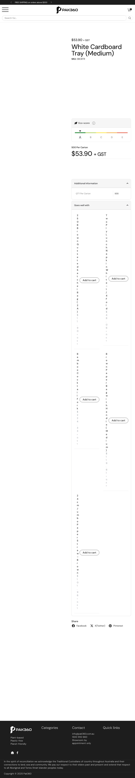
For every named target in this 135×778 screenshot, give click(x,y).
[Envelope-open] (12, 753)
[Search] (130, 18)
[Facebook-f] (17, 753)
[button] (129, 10)
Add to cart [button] (89, 280)
